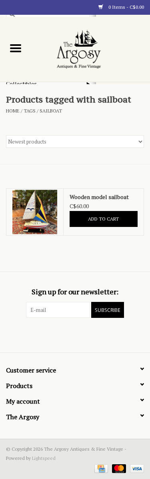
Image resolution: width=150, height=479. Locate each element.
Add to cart (103, 219)
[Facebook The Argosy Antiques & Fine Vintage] (61, 334)
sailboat (51, 111)
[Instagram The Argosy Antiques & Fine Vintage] (89, 334)
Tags (30, 111)
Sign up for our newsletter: (75, 292)
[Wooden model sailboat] (34, 212)
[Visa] (135, 468)
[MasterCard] (118, 468)
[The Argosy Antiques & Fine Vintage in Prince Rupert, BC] (90, 48)
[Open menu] (15, 48)
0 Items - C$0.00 (125, 7)
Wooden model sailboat (99, 197)
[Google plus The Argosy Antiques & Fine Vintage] (75, 334)
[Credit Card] (100, 468)
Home (13, 111)
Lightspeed (44, 458)
